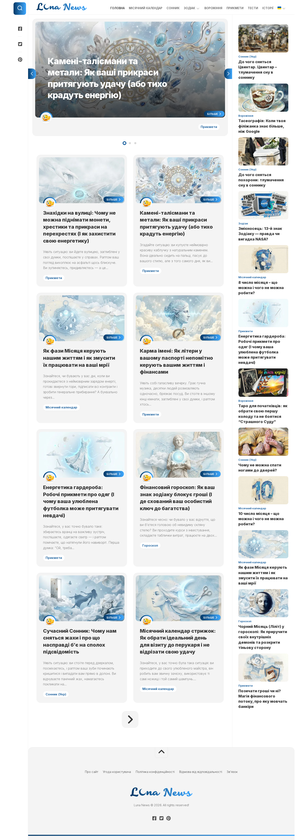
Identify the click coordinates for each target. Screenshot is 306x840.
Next (228, 74)
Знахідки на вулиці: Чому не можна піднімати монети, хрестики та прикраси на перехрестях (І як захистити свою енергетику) (79, 227)
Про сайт (91, 772)
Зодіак (189, 8)
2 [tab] (130, 143)
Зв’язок (232, 772)
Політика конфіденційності (155, 772)
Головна (117, 8)
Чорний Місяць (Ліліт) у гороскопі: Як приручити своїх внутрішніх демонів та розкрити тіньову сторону (262, 637)
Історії (267, 8)
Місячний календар (145, 8)
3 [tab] (135, 143)
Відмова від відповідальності (200, 772)
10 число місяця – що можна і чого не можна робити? (261, 518)
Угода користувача (117, 772)
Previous (32, 74)
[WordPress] (20, 44)
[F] (20, 29)
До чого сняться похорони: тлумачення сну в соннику (261, 180)
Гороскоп (150, 545)
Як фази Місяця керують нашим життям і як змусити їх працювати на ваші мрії (79, 358)
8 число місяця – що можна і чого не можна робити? (261, 287)
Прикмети (235, 8)
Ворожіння (213, 8)
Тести (253, 8)
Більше (213, 113)
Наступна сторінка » (130, 719)
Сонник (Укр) (56, 694)
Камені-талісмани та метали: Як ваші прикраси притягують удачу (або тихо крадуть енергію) (103, 24)
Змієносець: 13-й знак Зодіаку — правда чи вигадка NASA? (260, 233)
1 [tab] (124, 143)
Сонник (173, 8)
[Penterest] (20, 59)
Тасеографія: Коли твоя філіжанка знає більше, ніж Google (262, 126)
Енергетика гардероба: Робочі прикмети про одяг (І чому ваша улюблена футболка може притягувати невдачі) (80, 501)
